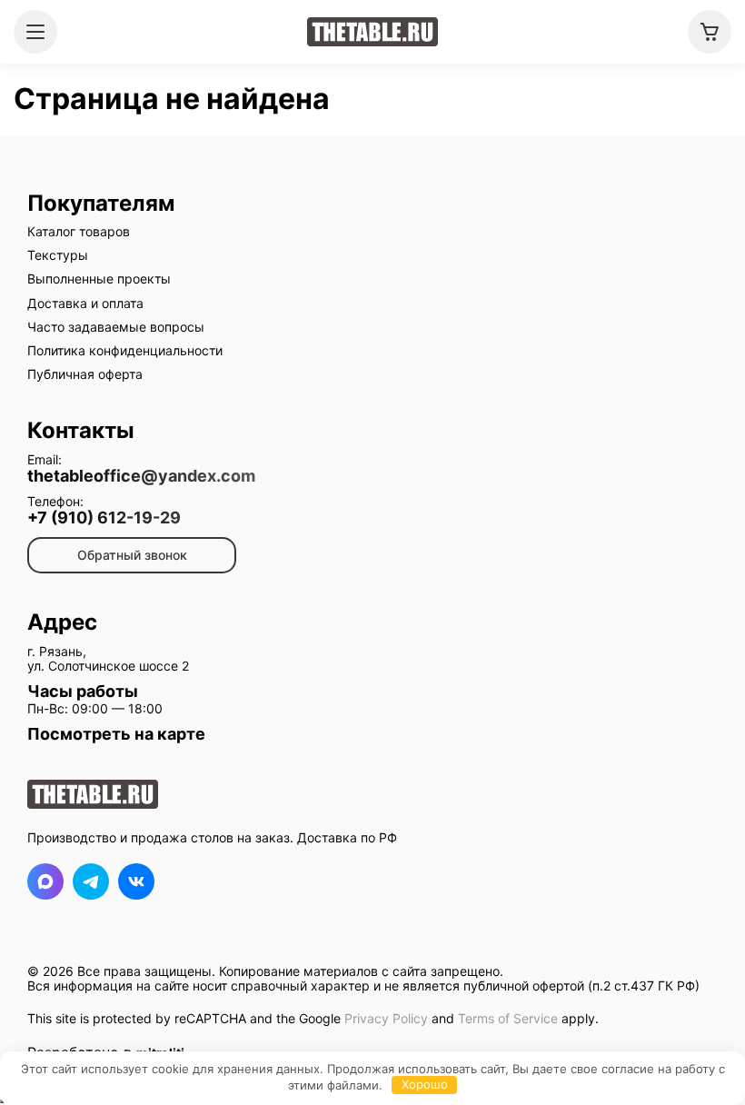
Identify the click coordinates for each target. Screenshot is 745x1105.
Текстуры (57, 255)
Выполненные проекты (99, 278)
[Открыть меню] (35, 32)
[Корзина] (709, 32)
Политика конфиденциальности (125, 350)
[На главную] (372, 31)
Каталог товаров (78, 231)
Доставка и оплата (85, 303)
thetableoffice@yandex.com (141, 476)
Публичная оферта (85, 374)
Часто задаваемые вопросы (115, 326)
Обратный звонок (132, 554)
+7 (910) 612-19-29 (104, 518)
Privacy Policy (386, 1018)
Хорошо (425, 1084)
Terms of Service (508, 1018)
